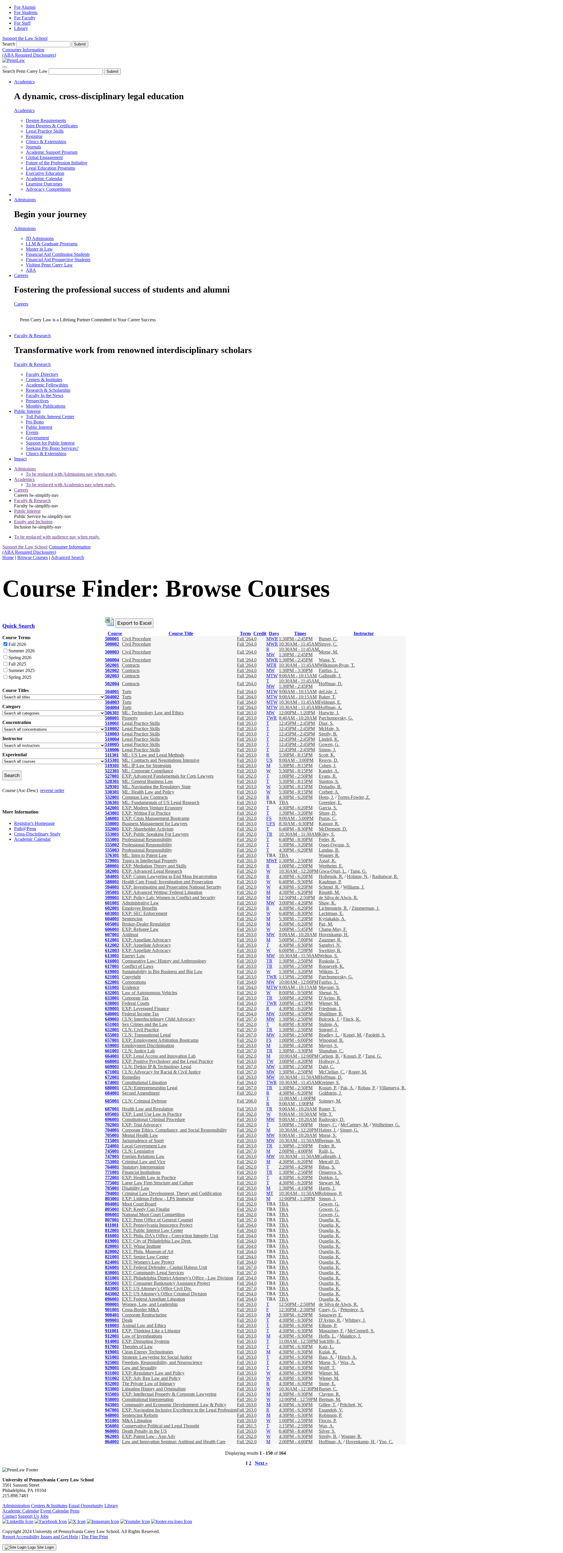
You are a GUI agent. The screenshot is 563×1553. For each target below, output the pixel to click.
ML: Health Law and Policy (148, 791)
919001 (112, 1351)
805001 (112, 1209)
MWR (272, 638)
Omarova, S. (330, 1172)
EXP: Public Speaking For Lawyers (155, 834)
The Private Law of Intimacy (148, 1383)
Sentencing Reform (140, 1415)
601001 (112, 902)
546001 (112, 818)
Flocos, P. (328, 1420)
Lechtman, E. (331, 913)
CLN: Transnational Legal (146, 1034)
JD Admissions (40, 238)
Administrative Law (140, 902)
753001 (112, 1161)
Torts (126, 691)
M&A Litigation (137, 1420)
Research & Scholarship (48, 390)
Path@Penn (25, 828)
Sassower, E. (330, 1314)
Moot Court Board (139, 1203)
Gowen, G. (329, 744)
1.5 (254, 1425)
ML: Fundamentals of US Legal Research (160, 802)
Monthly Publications (45, 406)
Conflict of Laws (137, 966)
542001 (112, 807)
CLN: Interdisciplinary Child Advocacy (158, 1019)
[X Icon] (77, 1521)
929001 (112, 1367)
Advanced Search (67, 557)
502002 (112, 670)
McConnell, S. (360, 1330)
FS (269, 818)
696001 (112, 1119)
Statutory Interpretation (143, 1166)
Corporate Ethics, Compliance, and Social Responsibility (174, 1129)
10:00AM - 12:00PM (298, 982)
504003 (112, 702)
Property (130, 717)
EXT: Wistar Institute (141, 1246)
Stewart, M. (329, 1182)
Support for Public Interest (50, 442)
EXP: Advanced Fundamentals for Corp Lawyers (167, 776)
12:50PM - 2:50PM (297, 897)
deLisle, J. (328, 691)
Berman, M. (330, 1140)
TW (270, 1061)
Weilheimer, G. (386, 1124)
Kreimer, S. (329, 1082)
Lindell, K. (329, 739)
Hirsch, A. (347, 1357)
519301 (112, 765)
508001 (112, 717)
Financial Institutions (141, 1172)
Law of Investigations (142, 1335)
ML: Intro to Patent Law (144, 855)
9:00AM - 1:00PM (296, 1103)
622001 (112, 982)
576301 (112, 855)
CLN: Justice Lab (138, 1050)
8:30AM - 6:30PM (296, 823)
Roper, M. (357, 1071)
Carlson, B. (329, 1056)
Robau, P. (367, 1087)
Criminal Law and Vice (143, 1161)
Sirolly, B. (328, 733)
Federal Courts (135, 1003)
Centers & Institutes (44, 379)
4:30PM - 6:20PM (296, 797)
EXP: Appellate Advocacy (146, 939)
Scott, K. (327, 754)
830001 (112, 1272)
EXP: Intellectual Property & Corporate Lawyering (169, 1394)
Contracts (131, 665)
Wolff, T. (327, 1367)
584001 (112, 876)
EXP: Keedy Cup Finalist (145, 1209)
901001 (112, 1309)
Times (300, 633)
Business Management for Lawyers (154, 823)
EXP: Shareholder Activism (147, 828)
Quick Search (18, 626)
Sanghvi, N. (330, 945)
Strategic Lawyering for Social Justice (157, 1357)
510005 (112, 744)
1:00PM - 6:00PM (296, 1040)
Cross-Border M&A (140, 1309)
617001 (112, 966)
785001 (112, 1188)
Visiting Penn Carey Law (49, 264)
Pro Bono (35, 421)
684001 (112, 1093)
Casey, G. (328, 1309)
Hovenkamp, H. (334, 934)
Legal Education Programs (50, 168)
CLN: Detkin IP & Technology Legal (156, 1066)
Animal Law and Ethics (144, 1325)
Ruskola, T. (329, 960)
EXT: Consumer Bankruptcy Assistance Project (166, 1283)
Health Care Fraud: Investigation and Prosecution (167, 881)
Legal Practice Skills (45, 131)
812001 (112, 1230)
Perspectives (37, 400)
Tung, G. (358, 871)
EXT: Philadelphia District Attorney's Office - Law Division (177, 1277)
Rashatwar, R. (385, 876)
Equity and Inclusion (33, 521)
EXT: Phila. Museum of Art (147, 1251)
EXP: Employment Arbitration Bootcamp (160, 1040)
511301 (112, 754)
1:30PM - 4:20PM (296, 1045)
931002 (112, 1378)
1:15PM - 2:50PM (296, 976)
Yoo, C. (386, 1441)
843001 (112, 1288)
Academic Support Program (51, 152)
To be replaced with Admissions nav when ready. (71, 474)
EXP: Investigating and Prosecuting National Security (171, 886)
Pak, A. (347, 1087)
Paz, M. (326, 923)
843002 (112, 1293)
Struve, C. (328, 644)
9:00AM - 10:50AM (298, 1114)
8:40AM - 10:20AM (298, 717)
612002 (112, 945)
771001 (112, 1172)
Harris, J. (327, 1188)
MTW (272, 675)
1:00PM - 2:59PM (296, 1420)
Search (8, 43)
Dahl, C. (327, 1066)
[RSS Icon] (171, 1521)
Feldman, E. (330, 702)
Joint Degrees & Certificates (52, 125)
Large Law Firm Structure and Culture (157, 1182)
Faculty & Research (32, 335)
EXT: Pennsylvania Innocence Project (157, 1225)
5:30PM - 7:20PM (296, 918)
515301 (112, 760)
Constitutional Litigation (144, 1082)
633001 (112, 997)
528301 (112, 781)
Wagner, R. (329, 855)
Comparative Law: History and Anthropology (164, 960)
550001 (112, 823)
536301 (112, 802)
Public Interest (27, 411)
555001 (112, 839)
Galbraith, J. (330, 675)
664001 (112, 1056)
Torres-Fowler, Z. (354, 797)
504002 (112, 696)
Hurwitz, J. (329, 712)
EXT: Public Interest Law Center (152, 1230)
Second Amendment (141, 1093)
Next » (261, 1463)
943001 (112, 1404)
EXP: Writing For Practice (146, 813)
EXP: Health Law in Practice (149, 1177)
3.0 (254, 712)
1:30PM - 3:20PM (296, 813)
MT (269, 1193)
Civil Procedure (136, 638)
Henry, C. (328, 1124)
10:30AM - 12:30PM (298, 1388)
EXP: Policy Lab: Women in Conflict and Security (169, 897)
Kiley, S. (327, 834)
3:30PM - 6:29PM (296, 1314)
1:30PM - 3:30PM (296, 670)
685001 (112, 1100)
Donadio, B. (330, 786)
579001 (112, 860)
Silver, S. (327, 1431)
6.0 (254, 1100)
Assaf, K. (327, 860)
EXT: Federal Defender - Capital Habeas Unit (164, 1267)
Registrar (34, 136)
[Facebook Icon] (51, 1521)
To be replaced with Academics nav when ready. (71, 484)
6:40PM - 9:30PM (296, 881)
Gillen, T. (327, 1404)
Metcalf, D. (329, 1161)
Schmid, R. (329, 886)
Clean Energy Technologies (147, 1351)
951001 (112, 1420)
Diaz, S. (326, 723)
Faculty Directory (42, 374)
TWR (271, 717)
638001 (112, 1003)
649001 (112, 1019)
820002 (112, 1251)
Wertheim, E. (331, 865)
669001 (112, 1066)
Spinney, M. (330, 1100)
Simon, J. (327, 749)
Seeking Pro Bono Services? (52, 448)
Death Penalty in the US (144, 1431)
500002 (112, 644)
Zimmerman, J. (365, 908)
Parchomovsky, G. (336, 717)
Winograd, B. (331, 1040)
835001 (112, 1283)
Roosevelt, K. (331, 966)
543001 (112, 813)
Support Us (28, 1516)
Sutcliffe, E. (330, 1341)
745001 (112, 1151)
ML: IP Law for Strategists (146, 765)
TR (269, 834)
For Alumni (24, 7)
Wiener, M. (329, 1003)
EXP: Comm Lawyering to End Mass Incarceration (169, 876)
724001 (112, 1145)
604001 (112, 918)
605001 (112, 923)
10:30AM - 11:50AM (299, 955)
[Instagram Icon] (103, 1521)
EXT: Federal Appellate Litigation (153, 1299)
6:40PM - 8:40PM (296, 1431)
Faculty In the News (44, 395)
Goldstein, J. (330, 1093)
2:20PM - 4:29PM (296, 1166)
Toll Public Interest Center (50, 416)
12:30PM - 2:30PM (297, 1309)
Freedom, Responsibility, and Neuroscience (162, 1362)
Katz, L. (326, 1346)
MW (270, 654)
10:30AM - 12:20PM (298, 871)
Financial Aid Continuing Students (58, 254)
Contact (9, 1516)
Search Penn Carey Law (25, 71)
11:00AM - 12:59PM (298, 1341)
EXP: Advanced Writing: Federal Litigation (162, 892)
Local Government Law (144, 1145)
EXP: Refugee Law (140, 929)
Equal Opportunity (86, 1505)
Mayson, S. (329, 987)
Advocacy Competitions (48, 189)
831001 (112, 1277)
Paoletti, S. (376, 1034)
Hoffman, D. (330, 683)
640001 (112, 1013)
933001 (112, 1388)
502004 (112, 683)
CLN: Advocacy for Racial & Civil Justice (161, 1071)
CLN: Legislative (138, 1151)
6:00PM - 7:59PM (296, 950)
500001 (112, 638)
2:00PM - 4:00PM (296, 1151)
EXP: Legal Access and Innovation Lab (159, 1056)
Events (32, 432)
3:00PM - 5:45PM (296, 929)
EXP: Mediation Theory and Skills (154, 865)
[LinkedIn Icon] (17, 1521)
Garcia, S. (328, 807)
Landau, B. (329, 850)
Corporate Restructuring (144, 1314)
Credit (259, 633)
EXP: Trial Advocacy (142, 1124)
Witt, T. (326, 1114)
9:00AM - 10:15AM (298, 675)
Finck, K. (352, 1019)
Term (245, 633)
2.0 (254, 776)
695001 (112, 1114)
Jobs (44, 1516)
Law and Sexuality (139, 1367)
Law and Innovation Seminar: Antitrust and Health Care (173, 1441)
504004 (112, 707)
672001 (112, 1077)
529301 (112, 786)
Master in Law (39, 249)
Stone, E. (327, 1383)
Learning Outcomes (44, 183)
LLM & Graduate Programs (51, 243)
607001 (112, 934)
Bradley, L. (329, 1034)
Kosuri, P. (352, 1056)
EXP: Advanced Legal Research (152, 871)
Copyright (131, 976)
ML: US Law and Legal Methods (153, 754)
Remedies (131, 1077)
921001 (112, 1357)
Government (37, 437)
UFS (270, 823)
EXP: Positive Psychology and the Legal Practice (167, 1061)
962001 (112, 1436)
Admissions (25, 199)
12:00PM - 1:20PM (297, 712)
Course (115, 633)
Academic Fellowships (47, 384)
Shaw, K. (327, 902)
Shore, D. (328, 813)
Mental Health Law (140, 1135)
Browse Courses (32, 557)
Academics (24, 81)
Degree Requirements (46, 120)
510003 (112, 733)
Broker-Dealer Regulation (146, 923)
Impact (20, 458)
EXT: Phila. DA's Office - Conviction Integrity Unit (170, 1235)
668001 (112, 1061)
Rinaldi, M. (329, 892)
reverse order (52, 790)
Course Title (181, 633)
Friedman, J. (330, 1008)
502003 (112, 675)
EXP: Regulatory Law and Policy (153, 1372)
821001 (112, 1256)
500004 (112, 659)
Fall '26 (244, 638)
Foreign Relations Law (143, 1156)
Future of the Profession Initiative (56, 162)
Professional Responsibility (147, 839)
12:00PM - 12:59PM (298, 1399)
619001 (112, 971)
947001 (112, 1409)
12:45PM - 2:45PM (297, 723)
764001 (112, 1166)
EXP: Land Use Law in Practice (152, 1114)
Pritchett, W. (351, 1404)
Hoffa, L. (327, 1335)
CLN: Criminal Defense (144, 1100)
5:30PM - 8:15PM (296, 754)
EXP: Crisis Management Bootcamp (155, 818)
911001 (112, 1330)
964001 (112, 1441)
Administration (16, 1505)
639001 (112, 1008)
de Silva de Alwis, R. (338, 897)
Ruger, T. (327, 1108)
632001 (112, 992)
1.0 (254, 860)
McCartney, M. (354, 1124)
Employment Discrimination (148, 1045)
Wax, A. (347, 1362)
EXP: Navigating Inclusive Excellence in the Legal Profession (179, 1409)
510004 (112, 739)
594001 (112, 886)
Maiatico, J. (350, 1335)
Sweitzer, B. (330, 950)
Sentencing (132, 918)
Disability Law (136, 1188)
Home (8, 557)
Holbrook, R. (331, 876)
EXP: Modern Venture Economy (152, 807)
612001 (112, 939)
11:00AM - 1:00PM (297, 1098)
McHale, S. (329, 728)
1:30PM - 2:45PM (296, 638)
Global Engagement (44, 157)
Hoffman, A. (330, 707)
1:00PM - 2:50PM (296, 776)
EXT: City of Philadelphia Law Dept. (156, 1240)
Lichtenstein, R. (333, 908)
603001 (112, 913)
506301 (112, 712)
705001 (112, 1135)
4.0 (254, 638)
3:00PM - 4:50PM (296, 1013)
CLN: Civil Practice (140, 1029)
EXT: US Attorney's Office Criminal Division (164, 1293)
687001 (112, 1108)
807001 (112, 1219)
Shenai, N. (328, 992)
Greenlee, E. (330, 802)
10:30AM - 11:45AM (299, 644)
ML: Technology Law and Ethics (153, 712)
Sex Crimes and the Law (145, 1024)
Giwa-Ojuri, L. (333, 871)
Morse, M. (328, 651)
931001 (112, 1372)
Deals (127, 1320)
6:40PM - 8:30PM (296, 828)
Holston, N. (358, 876)
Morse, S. (328, 1135)
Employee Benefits (139, 908)
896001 (112, 1299)
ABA (31, 270)
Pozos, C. (328, 818)
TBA (284, 802)
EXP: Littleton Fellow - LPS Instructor (158, 1198)
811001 (112, 1225)
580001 (112, 865)
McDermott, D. (333, 828)
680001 (112, 1087)
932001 (112, 1383)
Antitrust (130, 934)
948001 (112, 1415)
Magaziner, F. (331, 1330)
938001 (112, 1399)
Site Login (45, 1547)
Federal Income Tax (140, 1013)
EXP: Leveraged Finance (145, 1008)
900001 (112, 1304)
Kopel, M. (352, 1034)
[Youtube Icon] (135, 1521)
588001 (112, 881)
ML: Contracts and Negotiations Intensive (160, 760)
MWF (271, 860)
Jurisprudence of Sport (143, 1140)
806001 (112, 1214)
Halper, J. (327, 1129)
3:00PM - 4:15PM (296, 1003)
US (269, 760)
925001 (112, 1362)
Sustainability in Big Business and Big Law (162, 971)
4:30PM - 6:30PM (296, 945)
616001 (112, 960)
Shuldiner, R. (331, 1013)
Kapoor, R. (329, 823)
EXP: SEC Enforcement (144, 913)
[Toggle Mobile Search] (4, 67)
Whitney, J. (355, 1320)
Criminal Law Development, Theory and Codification (172, 1193)
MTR (271, 665)
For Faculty (24, 17)
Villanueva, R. (392, 1087)
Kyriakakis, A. (332, 918)
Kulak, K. (328, 1351)
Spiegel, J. (328, 1029)
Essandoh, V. (331, 1409)
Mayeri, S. (328, 1045)
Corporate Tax (135, 997)
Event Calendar (54, 1510)
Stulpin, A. (329, 1024)
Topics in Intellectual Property (149, 860)
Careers (21, 275)
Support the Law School (25, 38)
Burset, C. (328, 638)
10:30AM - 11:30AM (299, 834)
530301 (112, 791)
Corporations (134, 982)
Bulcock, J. (329, 1019)
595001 (112, 892)
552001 (112, 828)
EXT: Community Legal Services (153, 1272)
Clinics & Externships (46, 141)
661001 (112, 1050)
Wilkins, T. (329, 971)
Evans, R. (328, 776)
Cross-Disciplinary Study (37, 833)
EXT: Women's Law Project (148, 1262)
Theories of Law (137, 1346)
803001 (112, 1198)
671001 (112, 1071)
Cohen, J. (327, 765)
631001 (112, 987)
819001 (112, 1240)
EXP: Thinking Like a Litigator (151, 1330)
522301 (112, 770)
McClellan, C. (332, 1071)
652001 (112, 1029)
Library (21, 28)
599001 (112, 897)
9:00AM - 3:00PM (296, 760)
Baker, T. (327, 696)
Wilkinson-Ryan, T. (337, 665)
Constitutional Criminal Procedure (153, 1119)
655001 (112, 1034)
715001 (112, 1140)
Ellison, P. (328, 1325)
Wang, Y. (327, 659)
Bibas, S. (327, 1166)
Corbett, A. (329, 791)
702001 (112, 1124)
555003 (112, 850)
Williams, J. (353, 886)
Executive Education (45, 173)
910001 (112, 1325)
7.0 (254, 1019)
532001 (112, 797)
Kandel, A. (329, 770)
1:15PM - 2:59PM (296, 1425)
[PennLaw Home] (13, 60)
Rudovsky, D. (332, 1119)
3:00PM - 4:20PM (296, 902)
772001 (112, 1177)
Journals (33, 146)
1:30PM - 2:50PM (296, 860)
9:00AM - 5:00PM (296, 818)
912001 (112, 1335)
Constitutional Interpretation (148, 1399)
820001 (112, 1246)
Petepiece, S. (352, 1309)
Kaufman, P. (330, 881)
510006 (112, 749)
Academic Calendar (44, 178)
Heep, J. (326, 797)
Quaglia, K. (329, 1219)
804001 (112, 1203)
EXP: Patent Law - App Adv (148, 1436)
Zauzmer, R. (330, 939)
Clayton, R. (329, 1394)
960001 (112, 1431)
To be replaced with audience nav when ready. (57, 536)
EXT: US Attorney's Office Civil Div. (157, 1288)
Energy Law (133, 955)
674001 (112, 1082)
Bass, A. (326, 1357)
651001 (112, 1024)
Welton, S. (328, 955)
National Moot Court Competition (153, 1214)
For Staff (22, 23)
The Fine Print (94, 1536)
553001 (112, 834)
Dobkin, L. (329, 1177)
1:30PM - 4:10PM (296, 1188)
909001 (112, 1320)
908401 (112, 1314)
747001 (112, 1156)
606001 (112, 929)
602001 (112, 908)
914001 (112, 1341)
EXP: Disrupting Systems (145, 1341)
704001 (112, 1129)
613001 (112, 955)
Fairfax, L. (328, 670)
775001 (112, 1182)
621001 (112, 976)
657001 (112, 1040)
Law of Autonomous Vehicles (149, 992)
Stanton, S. (329, 781)
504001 (112, 691)
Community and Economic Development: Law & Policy (174, 1404)
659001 (112, 1045)
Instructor (364, 633)
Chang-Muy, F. (333, 929)
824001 (112, 1262)
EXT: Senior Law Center (145, 1256)
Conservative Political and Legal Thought (160, 1425)
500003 (112, 651)
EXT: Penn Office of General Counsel (157, 1219)
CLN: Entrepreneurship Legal (149, 1087)
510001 (112, 723)
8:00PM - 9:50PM (296, 992)
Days (274, 633)
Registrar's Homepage (34, 823)
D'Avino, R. (330, 997)
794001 (112, 1193)
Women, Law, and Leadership (150, 1304)
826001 (112, 1267)
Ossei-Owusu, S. (334, 844)
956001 (112, 1425)
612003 (112, 950)
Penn (74, 1510)
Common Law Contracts (145, 797)
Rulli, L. (326, 1151)
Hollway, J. (329, 1061)
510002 (112, 728)
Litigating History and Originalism (154, 1388)
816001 (112, 1235)
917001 (112, 1346)
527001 (112, 776)
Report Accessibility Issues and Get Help (40, 1536)
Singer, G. (349, 1129)
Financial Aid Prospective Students (58, 259)
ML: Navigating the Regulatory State (156, 786)
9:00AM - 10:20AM (298, 934)
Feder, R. (327, 839)
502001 (112, 665)
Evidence (130, 987)
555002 (112, 844)
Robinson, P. (330, 1193)
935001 (112, 1394)
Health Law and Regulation (147, 1108)
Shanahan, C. (331, 1050)
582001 (112, 871)
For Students (26, 12)
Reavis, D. (328, 760)
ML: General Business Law (147, 781)
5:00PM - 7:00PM (296, 939)
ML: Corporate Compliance (147, 770)
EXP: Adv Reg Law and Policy (151, 1378)
